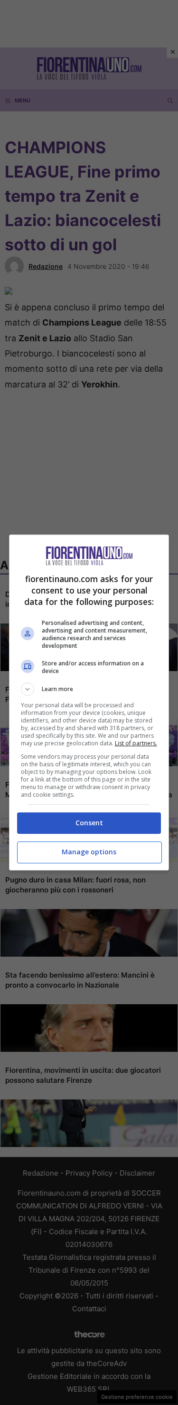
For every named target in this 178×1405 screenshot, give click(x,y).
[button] (89, 689)
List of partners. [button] (136, 743)
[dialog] (89, 702)
